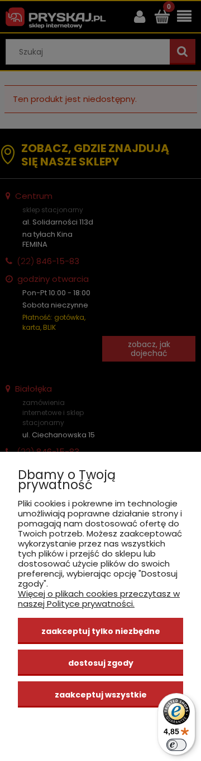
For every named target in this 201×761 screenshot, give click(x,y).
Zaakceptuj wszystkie (101, 694)
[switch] (176, 745)
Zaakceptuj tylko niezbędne (100, 631)
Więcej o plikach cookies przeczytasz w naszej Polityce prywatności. (99, 598)
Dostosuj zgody (100, 663)
